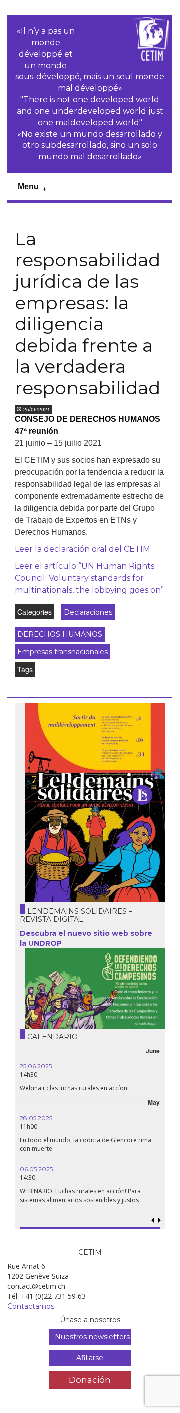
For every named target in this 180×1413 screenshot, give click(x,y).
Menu (28, 186)
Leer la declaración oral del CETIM (82, 549)
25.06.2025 (36, 1066)
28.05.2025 (36, 1118)
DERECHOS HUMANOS (60, 634)
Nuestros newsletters (92, 1336)
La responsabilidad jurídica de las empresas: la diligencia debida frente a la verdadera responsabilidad (87, 313)
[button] (159, 1220)
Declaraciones (88, 612)
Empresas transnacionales (63, 651)
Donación (90, 1379)
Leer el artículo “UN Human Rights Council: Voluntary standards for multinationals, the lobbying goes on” (89, 578)
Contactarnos (31, 1306)
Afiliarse (90, 1357)
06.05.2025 (36, 1169)
